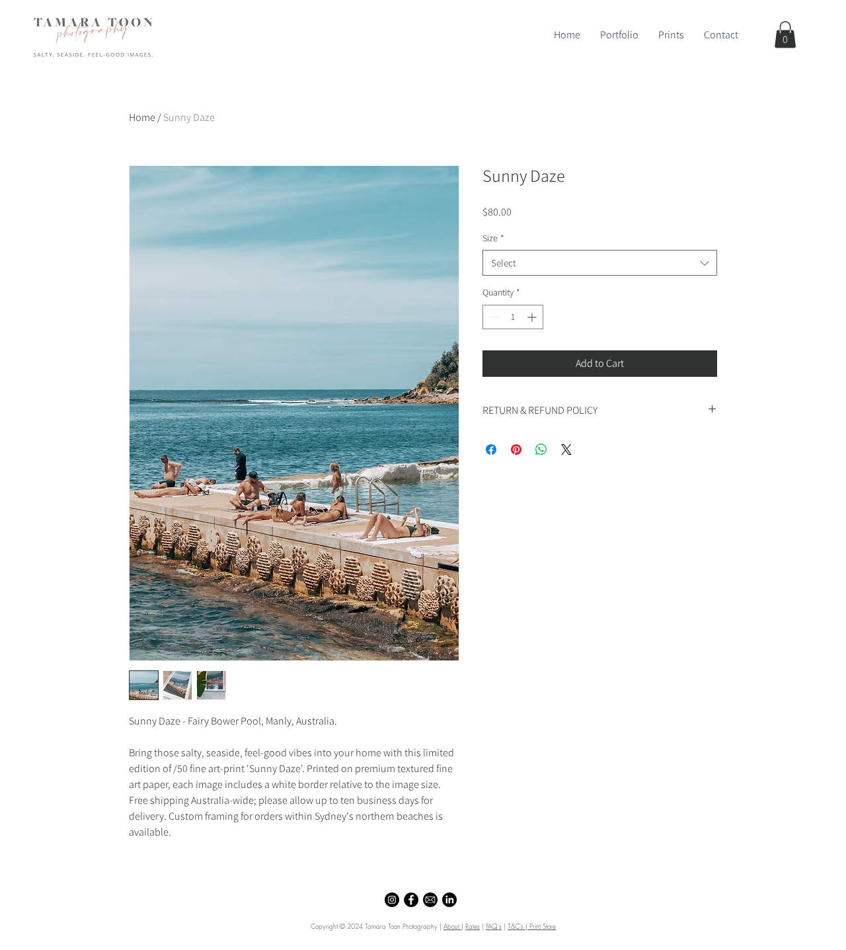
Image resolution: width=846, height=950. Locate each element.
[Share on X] (566, 449)
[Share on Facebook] (491, 449)
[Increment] (533, 317)
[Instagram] (392, 899)
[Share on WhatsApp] (541, 449)
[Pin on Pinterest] (516, 449)
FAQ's (494, 926)
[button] (785, 34)
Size (493, 238)
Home (142, 117)
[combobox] (599, 263)
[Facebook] (411, 899)
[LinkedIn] (449, 899)
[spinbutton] (513, 317)
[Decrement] (492, 317)
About (452, 926)
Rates (472, 926)
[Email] (430, 899)
